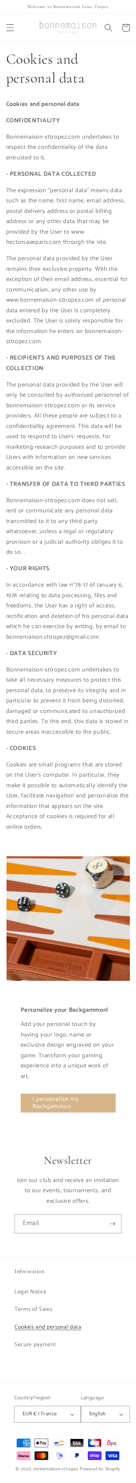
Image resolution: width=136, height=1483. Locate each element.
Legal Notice (31, 1291)
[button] (9, 27)
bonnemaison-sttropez (55, 1469)
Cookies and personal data (48, 1327)
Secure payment (35, 1344)
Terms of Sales (33, 1309)
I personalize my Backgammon (56, 1102)
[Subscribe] (112, 1223)
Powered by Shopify (100, 1469)
